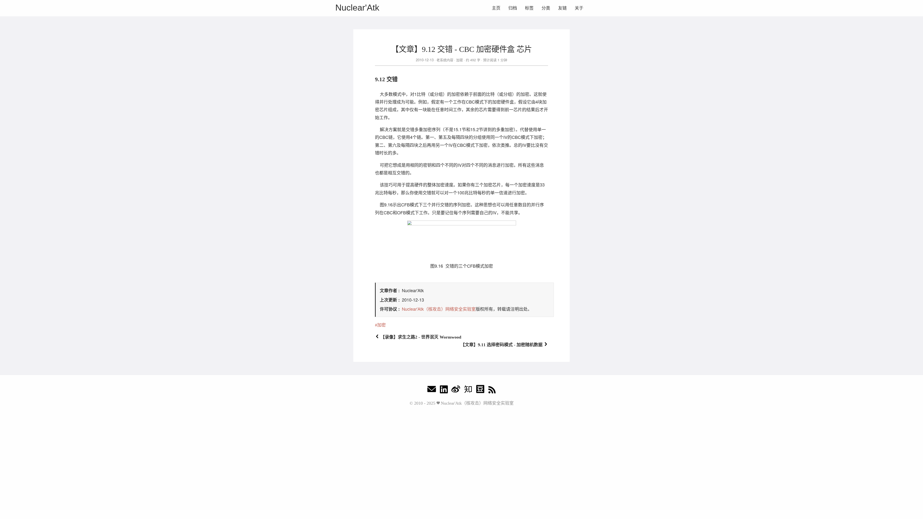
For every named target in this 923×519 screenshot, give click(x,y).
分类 (546, 8)
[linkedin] (444, 390)
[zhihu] (468, 390)
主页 (496, 8)
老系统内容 (445, 59)
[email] (431, 390)
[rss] (492, 390)
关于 (579, 8)
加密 (459, 59)
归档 (512, 8)
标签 (529, 8)
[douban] (480, 390)
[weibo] (455, 390)
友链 (562, 8)
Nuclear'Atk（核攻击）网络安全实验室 (439, 309)
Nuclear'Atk (357, 7)
